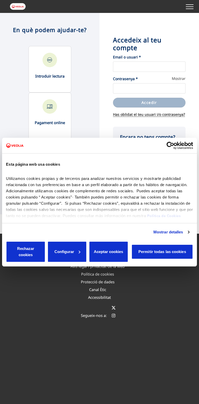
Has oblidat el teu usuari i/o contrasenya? (149, 114)
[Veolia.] (18, 6)
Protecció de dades (98, 281)
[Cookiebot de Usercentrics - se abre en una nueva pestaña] (170, 145)
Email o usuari (127, 57)
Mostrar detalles (168, 232)
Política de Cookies (164, 216)
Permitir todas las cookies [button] (162, 251)
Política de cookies (97, 274)
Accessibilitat (99, 297)
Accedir (149, 102)
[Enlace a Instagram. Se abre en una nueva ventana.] (114, 315)
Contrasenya (125, 78)
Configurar (64, 251)
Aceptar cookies (108, 251)
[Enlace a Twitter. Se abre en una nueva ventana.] (114, 307)
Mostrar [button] (179, 78)
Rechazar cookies (25, 251)
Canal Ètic (97, 289)
